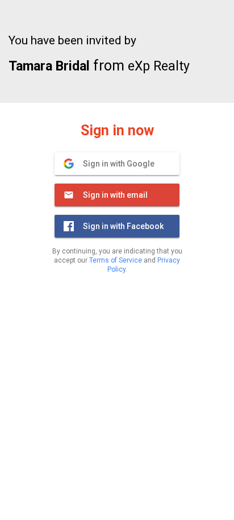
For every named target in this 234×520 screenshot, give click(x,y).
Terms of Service (115, 260)
